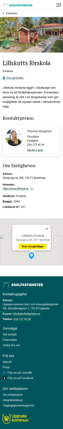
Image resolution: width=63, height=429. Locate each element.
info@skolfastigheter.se (26, 313)
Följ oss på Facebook (20, 378)
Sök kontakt (10, 334)
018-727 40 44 (35, 144)
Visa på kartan (15, 77)
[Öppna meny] (58, 5)
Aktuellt (7, 361)
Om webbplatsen (13, 394)
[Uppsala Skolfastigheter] (23, 284)
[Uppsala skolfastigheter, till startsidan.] (17, 5)
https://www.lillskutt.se (16, 188)
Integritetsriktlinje (13, 400)
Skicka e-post (35, 150)
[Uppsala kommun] (15, 419)
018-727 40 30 (22, 319)
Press (6, 367)
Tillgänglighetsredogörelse (18, 405)
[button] (31, 255)
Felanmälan (10, 339)
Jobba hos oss (11, 345)
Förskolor (11, 13)
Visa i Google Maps (32, 246)
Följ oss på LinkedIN (19, 372)
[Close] (47, 229)
